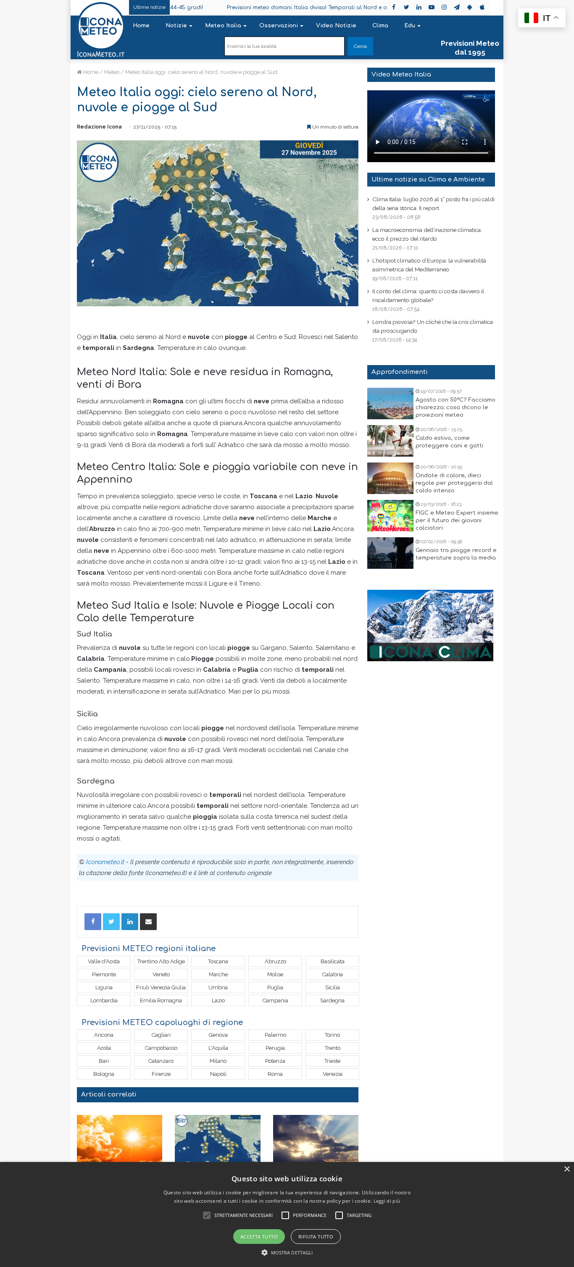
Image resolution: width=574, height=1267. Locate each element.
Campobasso (161, 1048)
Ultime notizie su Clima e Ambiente (428, 179)
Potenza (275, 1061)
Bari (104, 1061)
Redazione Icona (99, 127)
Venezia (332, 1074)
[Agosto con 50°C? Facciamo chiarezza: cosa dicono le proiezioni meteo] (390, 403)
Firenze (161, 1074)
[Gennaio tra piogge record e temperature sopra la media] (390, 553)
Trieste (332, 1061)
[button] (287, 1252)
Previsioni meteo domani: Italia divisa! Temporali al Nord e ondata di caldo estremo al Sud (320, 8)
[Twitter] (111, 921)
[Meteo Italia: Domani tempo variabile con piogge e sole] (217, 1139)
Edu (409, 26)
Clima (380, 26)
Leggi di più (387, 1201)
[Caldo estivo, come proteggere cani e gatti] (390, 441)
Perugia (275, 1048)
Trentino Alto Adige (161, 961)
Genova (218, 1035)
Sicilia (332, 987)
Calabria (332, 974)
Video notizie (336, 26)
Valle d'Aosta (104, 961)
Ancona (103, 1035)
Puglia (275, 987)
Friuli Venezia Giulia (161, 987)
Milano (218, 1061)
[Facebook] (92, 921)
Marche (218, 974)
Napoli (218, 1074)
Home (141, 26)
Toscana (218, 961)
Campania (275, 1000)
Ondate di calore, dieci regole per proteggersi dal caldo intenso (454, 483)
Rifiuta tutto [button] (315, 1236)
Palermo (275, 1035)
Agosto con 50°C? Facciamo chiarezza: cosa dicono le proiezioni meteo (455, 407)
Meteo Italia (223, 26)
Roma (275, 1074)
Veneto (161, 974)
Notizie (176, 26)
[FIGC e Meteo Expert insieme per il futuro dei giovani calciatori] (390, 515)
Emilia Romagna (161, 1000)
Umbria (218, 987)
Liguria (104, 987)
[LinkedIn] (129, 921)
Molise (275, 974)
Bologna (103, 1074)
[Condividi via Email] (148, 921)
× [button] (566, 1169)
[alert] (287, 1214)
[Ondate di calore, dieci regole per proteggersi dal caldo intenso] (390, 478)
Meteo (111, 72)
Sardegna (332, 1000)
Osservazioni (278, 26)
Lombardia (104, 1000)
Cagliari (161, 1035)
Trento (332, 1048)
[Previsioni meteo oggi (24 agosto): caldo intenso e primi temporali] (315, 1139)
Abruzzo (275, 961)
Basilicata (333, 961)
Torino (332, 1035)
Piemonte (104, 974)
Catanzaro (161, 1061)
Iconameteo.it (105, 862)
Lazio (218, 1000)
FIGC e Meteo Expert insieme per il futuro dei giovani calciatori (457, 520)
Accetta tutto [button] (259, 1236)
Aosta (104, 1048)
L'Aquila (218, 1048)
